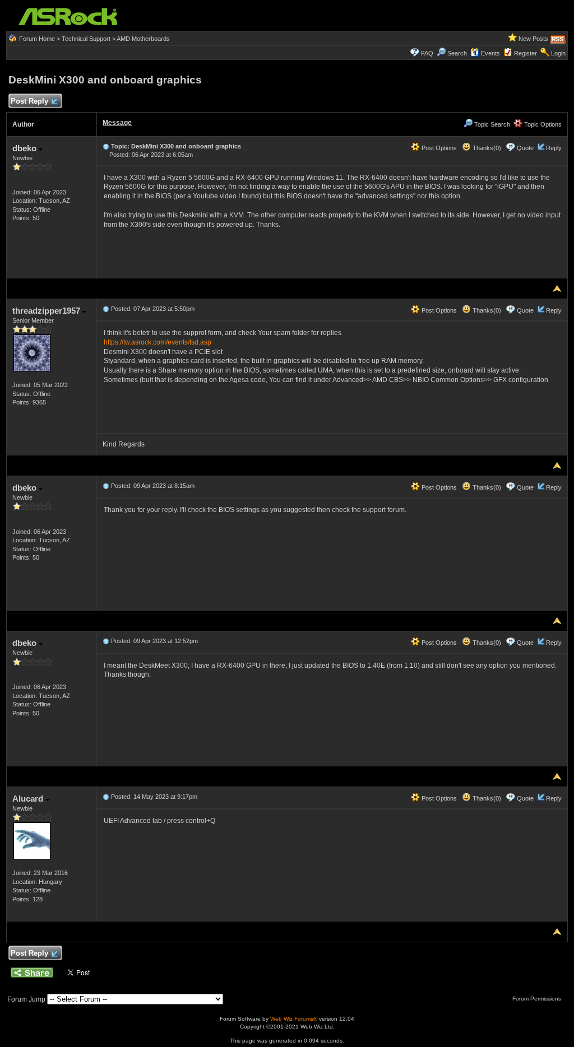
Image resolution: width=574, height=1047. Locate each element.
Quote (525, 148)
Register (525, 53)
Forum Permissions (537, 998)
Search (457, 53)
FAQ (427, 53)
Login (558, 53)
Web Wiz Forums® (293, 1019)
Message (117, 123)
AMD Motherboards (143, 38)
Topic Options (542, 124)
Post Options (438, 148)
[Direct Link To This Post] (106, 146)
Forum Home (37, 38)
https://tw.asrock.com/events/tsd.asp (157, 342)
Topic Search (491, 124)
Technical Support (86, 38)
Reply (554, 148)
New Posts (533, 38)
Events (490, 53)
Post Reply (29, 101)
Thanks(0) (486, 148)
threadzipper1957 (47, 310)
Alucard (28, 798)
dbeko (25, 148)
